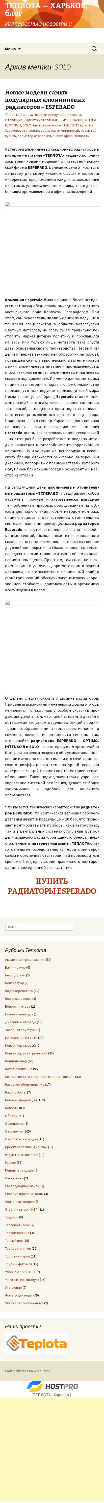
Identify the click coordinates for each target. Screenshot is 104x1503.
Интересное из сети (21, 1037)
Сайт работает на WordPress (27, 1371)
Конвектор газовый (20, 1045)
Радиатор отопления (41, 120)
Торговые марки (17, 1256)
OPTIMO (15, 125)
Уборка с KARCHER (19, 1272)
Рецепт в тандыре (19, 1170)
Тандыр (11, 1217)
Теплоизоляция (17, 1233)
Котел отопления (18, 1069)
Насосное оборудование (24, 1084)
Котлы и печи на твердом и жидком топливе (39, 1076)
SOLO (27, 125)
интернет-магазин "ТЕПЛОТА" (55, 125)
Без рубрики (15, 975)
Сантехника (14, 1178)
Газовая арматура (19, 1014)
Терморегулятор (18, 1248)
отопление (30, 130)
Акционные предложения (25, 959)
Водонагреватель (19, 990)
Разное (10, 1162)
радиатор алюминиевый (60, 130)
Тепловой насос (17, 1225)
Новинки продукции (50, 114)
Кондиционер (16, 1061)
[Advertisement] (52, 1449)
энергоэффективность (71, 135)
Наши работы (15, 1092)
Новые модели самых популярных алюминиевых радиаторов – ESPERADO (45, 99)
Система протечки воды (24, 1193)
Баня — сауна (15, 967)
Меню (10, 48)
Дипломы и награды (20, 1022)
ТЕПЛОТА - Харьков (51, 1394)
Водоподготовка (18, 998)
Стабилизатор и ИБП (21, 1209)
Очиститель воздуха (21, 1139)
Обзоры (11, 1115)
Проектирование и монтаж (26, 1147)
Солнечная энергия (20, 1201)
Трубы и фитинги (18, 1264)
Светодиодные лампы (22, 1186)
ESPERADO (75, 120)
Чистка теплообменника (24, 1303)
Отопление (14, 120)
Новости (74, 114)
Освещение (14, 1123)
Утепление (13, 1287)
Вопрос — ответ (17, 1006)
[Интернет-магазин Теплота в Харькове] (36, 1343)
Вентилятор (14, 983)
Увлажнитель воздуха (22, 1279)
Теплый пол (14, 1240)
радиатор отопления (34, 135)
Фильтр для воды (19, 1295)
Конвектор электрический (26, 1053)
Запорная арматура (20, 1030)
